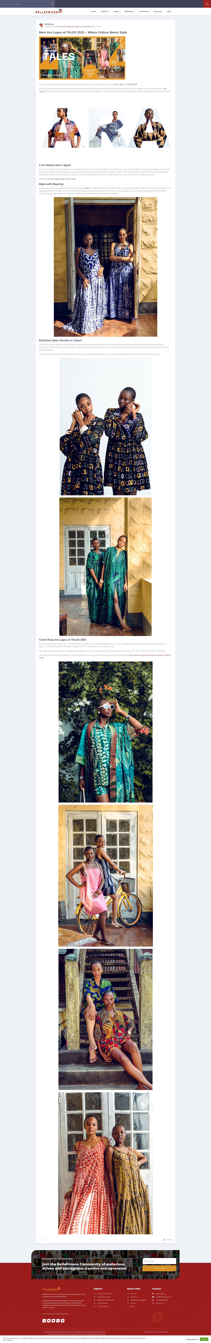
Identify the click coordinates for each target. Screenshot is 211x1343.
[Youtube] (53, 1320)
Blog (169, 11)
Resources (158, 11)
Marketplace (129, 11)
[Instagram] (58, 1320)
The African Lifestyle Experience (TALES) (73, 27)
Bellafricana (49, 24)
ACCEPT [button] (204, 1339)
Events (116, 11)
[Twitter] (49, 1320)
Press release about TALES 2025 (62, 179)
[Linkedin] (62, 1320)
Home (93, 11)
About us (104, 11)
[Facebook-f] (44, 1320)
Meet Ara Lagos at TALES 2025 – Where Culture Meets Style (83, 32)
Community (143, 11)
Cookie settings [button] (192, 1339)
